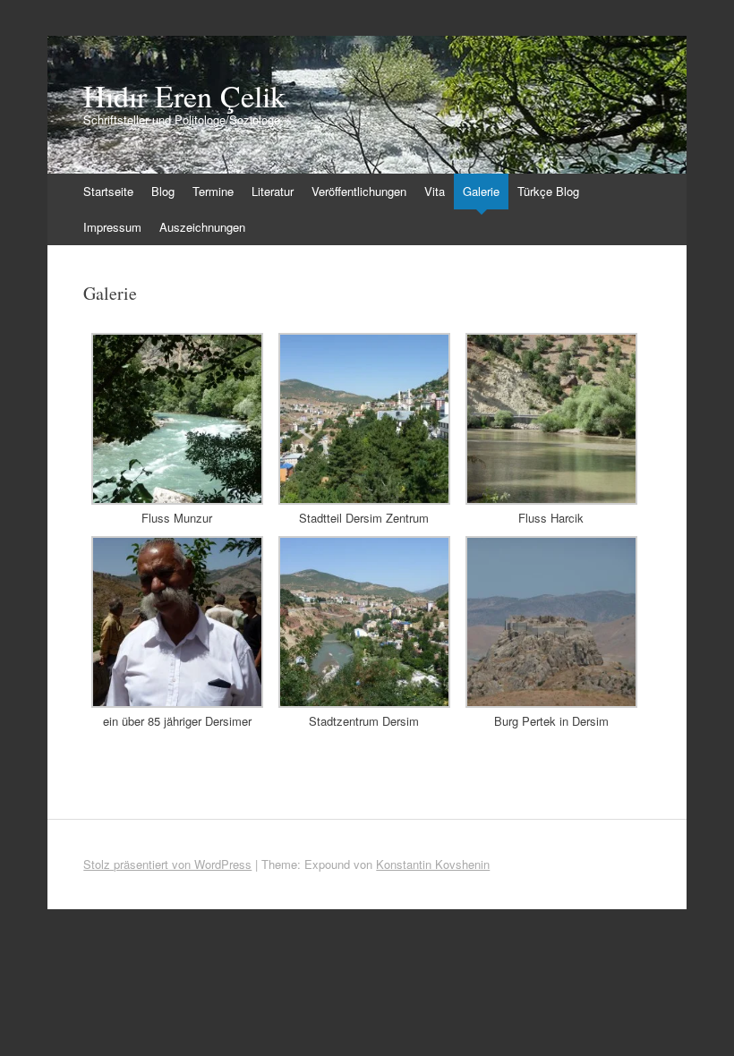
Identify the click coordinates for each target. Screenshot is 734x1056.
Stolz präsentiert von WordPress (167, 864)
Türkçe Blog (548, 191)
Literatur (273, 191)
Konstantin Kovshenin (433, 864)
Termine (213, 191)
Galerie (481, 191)
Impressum (112, 226)
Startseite (108, 191)
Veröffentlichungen (359, 191)
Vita (434, 191)
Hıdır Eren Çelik (184, 96)
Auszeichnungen (202, 226)
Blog (163, 191)
